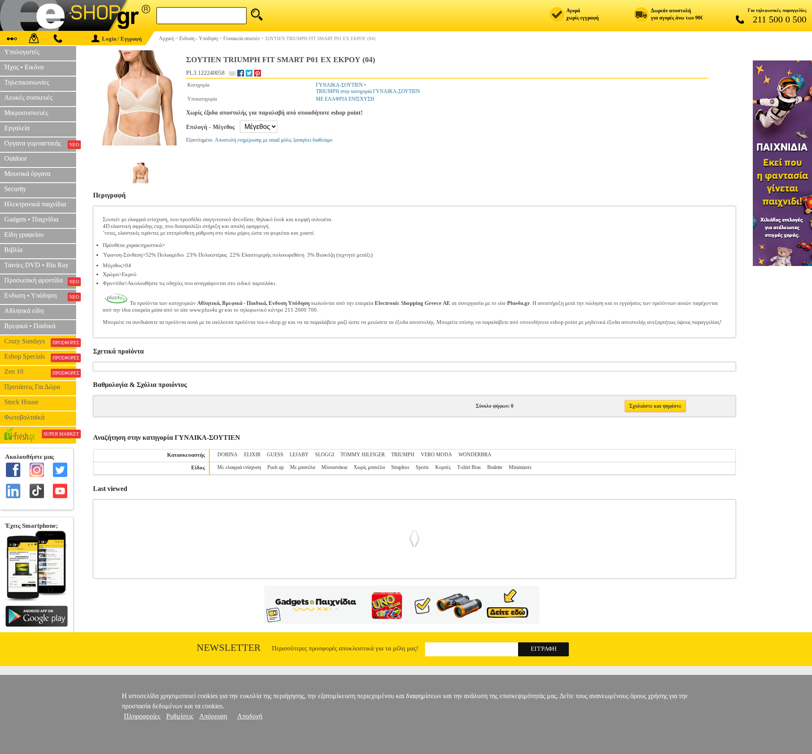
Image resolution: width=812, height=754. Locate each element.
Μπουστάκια (334, 467)
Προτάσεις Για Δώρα (32, 386)
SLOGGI (324, 455)
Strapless (400, 467)
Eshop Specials (40, 356)
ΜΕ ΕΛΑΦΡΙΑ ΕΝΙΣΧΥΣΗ (345, 99)
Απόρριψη (213, 716)
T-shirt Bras (469, 467)
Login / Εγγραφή (122, 39)
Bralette (494, 467)
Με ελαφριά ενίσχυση (239, 467)
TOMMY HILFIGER (362, 455)
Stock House (21, 402)
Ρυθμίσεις (179, 716)
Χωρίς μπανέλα (369, 467)
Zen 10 (40, 372)
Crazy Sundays (40, 341)
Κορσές (443, 467)
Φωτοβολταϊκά (24, 417)
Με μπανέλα (302, 467)
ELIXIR (252, 455)
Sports (422, 467)
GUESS (275, 455)
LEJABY (299, 455)
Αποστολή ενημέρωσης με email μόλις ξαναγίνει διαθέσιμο (273, 140)
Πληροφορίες (142, 716)
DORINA (227, 455)
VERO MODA (436, 455)
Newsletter (229, 647)
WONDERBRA (474, 455)
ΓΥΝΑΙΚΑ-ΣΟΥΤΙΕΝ (339, 85)
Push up (275, 467)
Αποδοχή (249, 716)
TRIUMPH (402, 455)
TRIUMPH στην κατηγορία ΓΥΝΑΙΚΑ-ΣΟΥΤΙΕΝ (368, 91)
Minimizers (520, 467)
